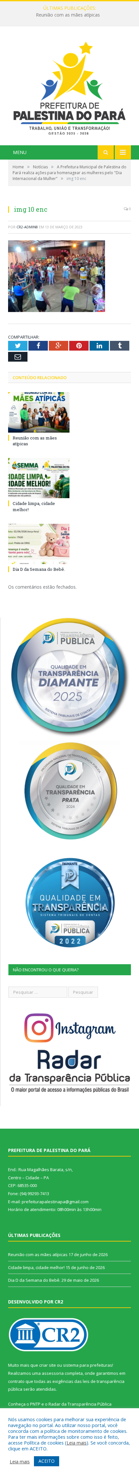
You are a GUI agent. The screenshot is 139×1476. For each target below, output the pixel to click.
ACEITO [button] (46, 1461)
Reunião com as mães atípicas (38, 1254)
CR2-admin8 (27, 226)
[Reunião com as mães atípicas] (39, 412)
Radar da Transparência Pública (80, 1404)
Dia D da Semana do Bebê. (39, 569)
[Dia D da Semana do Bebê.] (39, 544)
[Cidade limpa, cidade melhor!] (39, 478)
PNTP (35, 1404)
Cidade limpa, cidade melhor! (68, 15)
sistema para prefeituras (87, 1365)
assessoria (53, 1373)
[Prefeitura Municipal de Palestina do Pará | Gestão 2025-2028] (69, 86)
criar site (47, 1365)
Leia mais (77, 1443)
